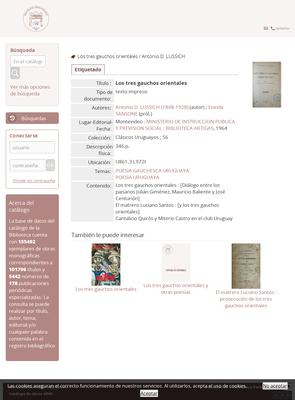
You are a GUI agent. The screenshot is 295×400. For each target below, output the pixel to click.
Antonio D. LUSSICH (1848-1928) (152, 107)
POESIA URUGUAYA (137, 177)
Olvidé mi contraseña (34, 180)
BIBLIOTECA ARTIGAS (189, 128)
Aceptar (149, 393)
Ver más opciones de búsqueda (30, 90)
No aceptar (275, 386)
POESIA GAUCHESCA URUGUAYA (152, 170)
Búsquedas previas (26, 122)
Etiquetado (88, 69)
